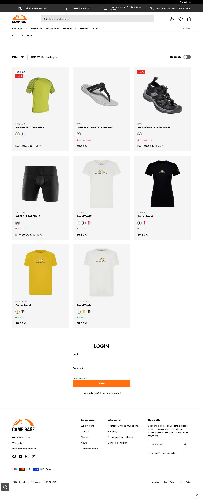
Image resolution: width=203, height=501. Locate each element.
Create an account (110, 392)
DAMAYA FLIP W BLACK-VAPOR (94, 127)
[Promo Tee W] (162, 184)
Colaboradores (89, 448)
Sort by (35, 57)
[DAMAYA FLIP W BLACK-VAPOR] (102, 95)
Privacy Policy (185, 482)
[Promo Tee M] (40, 273)
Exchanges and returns (120, 437)
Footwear (17, 28)
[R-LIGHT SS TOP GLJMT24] (40, 95)
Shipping (112, 431)
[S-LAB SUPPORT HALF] (40, 184)
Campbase (24, 482)
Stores (187, 28)
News (84, 442)
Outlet (95, 28)
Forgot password (81, 378)
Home (14, 36)
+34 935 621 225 (21, 437)
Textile (35, 28)
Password (78, 368)
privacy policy (169, 453)
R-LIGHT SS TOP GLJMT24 (30, 127)
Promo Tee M (23, 305)
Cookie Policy (169, 482)
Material (51, 28)
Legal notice (154, 482)
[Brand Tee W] (102, 184)
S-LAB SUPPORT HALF (27, 216)
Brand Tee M (84, 305)
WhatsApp (18, 443)
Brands (84, 28)
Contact (86, 431)
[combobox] (97, 18)
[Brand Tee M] (102, 273)
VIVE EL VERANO (26, 36)
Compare (176, 57)
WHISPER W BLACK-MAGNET (153, 127)
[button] (189, 19)
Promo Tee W (145, 216)
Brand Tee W (84, 216)
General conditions (118, 442)
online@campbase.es (24, 448)
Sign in (101, 383)
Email (75, 354)
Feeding (68, 28)
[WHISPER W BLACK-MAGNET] (162, 95)
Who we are (87, 425)
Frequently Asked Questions (123, 425)
